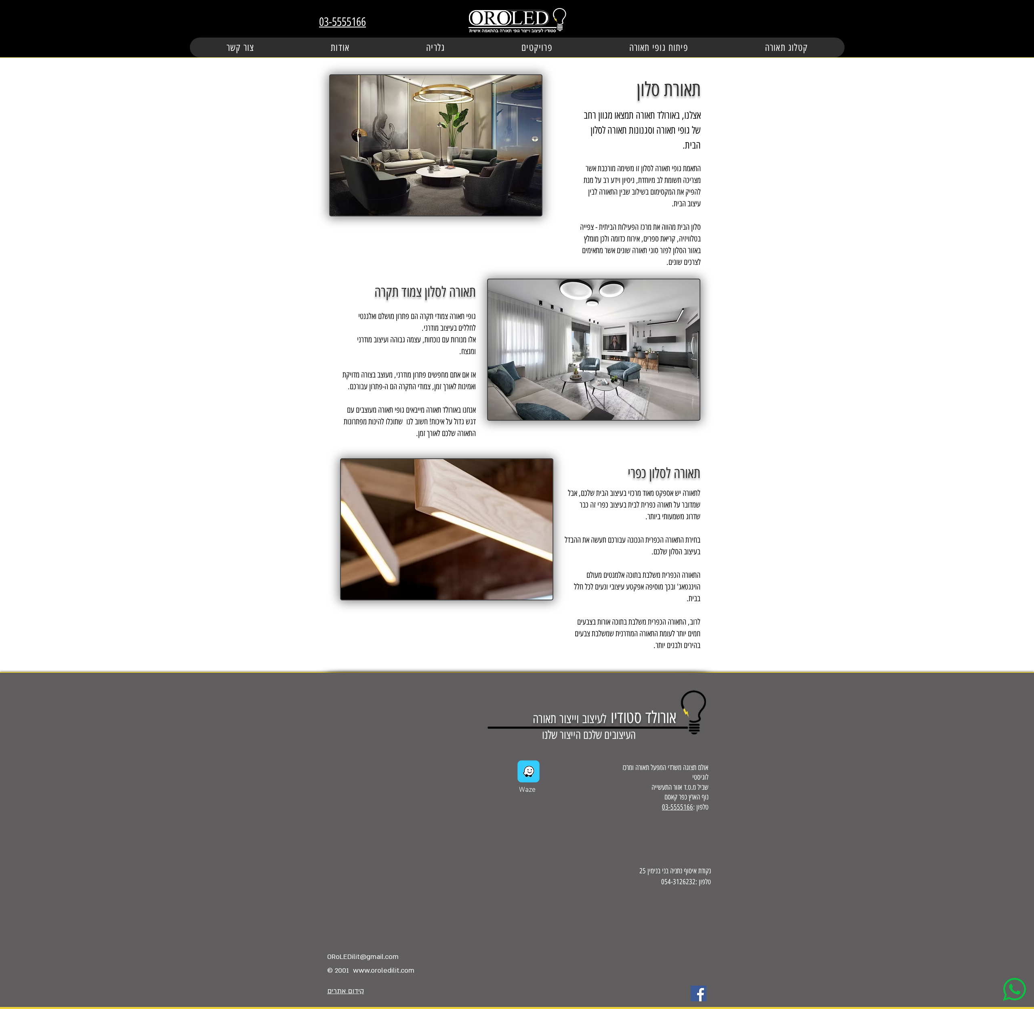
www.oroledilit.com (383, 970)
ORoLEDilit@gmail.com (363, 956)
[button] (537, 47)
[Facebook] (698, 993)
